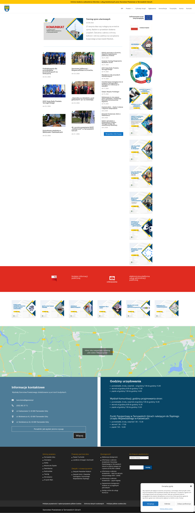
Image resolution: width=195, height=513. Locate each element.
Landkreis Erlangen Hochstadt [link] (83, 460)
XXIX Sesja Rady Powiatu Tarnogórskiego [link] (52, 102)
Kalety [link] (46, 463)
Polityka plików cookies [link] (166, 509)
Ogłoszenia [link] (152, 8)
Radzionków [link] (48, 471)
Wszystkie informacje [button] (114, 134)
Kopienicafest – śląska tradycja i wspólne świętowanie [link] (112, 107)
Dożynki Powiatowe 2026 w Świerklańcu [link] (111, 114)
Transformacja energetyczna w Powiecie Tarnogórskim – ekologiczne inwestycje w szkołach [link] (112, 84)
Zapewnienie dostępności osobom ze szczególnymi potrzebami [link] (110, 485)
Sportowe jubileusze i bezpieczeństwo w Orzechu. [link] (82, 69)
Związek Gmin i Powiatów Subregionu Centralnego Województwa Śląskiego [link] (81, 476)
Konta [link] (181, 8)
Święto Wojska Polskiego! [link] (111, 92)
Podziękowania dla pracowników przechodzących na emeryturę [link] (50, 71)
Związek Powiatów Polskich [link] (82, 471)
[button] (191, 486)
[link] (7, 8)
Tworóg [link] (46, 474)
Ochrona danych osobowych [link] (94, 504)
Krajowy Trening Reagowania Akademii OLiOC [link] (112, 61)
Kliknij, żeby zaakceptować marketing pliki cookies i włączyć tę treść (97, 351)
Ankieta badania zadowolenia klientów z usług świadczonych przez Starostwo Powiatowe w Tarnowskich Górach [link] (111, 2)
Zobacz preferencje (184, 504)
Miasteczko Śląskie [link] (50, 466)
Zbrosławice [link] (48, 477)
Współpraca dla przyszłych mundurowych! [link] (111, 75)
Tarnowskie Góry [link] (49, 457)
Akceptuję (150, 504)
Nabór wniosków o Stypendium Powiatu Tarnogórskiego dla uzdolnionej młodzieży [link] (109, 123)
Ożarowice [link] (47, 460)
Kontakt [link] (189, 8)
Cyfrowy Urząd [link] (140, 8)
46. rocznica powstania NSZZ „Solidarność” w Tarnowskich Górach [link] (83, 129)
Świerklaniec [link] (48, 468)
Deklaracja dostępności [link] (110, 457)
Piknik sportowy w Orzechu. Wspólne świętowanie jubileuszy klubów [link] (111, 54)
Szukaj (148, 467)
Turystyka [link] (173, 8)
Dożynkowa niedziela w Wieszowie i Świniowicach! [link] (53, 131)
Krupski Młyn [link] (48, 480)
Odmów (167, 504)
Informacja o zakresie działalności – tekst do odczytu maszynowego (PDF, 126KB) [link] (112, 473)
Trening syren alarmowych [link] (98, 19)
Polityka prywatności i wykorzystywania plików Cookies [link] (62, 504)
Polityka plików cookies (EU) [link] (116, 504)
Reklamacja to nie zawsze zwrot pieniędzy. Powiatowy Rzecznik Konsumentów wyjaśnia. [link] (111, 99)
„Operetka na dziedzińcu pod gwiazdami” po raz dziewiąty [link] (83, 99)
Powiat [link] (128, 8)
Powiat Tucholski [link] (78, 457)
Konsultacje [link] (163, 8)
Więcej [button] (79, 435)
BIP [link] (122, 8)
